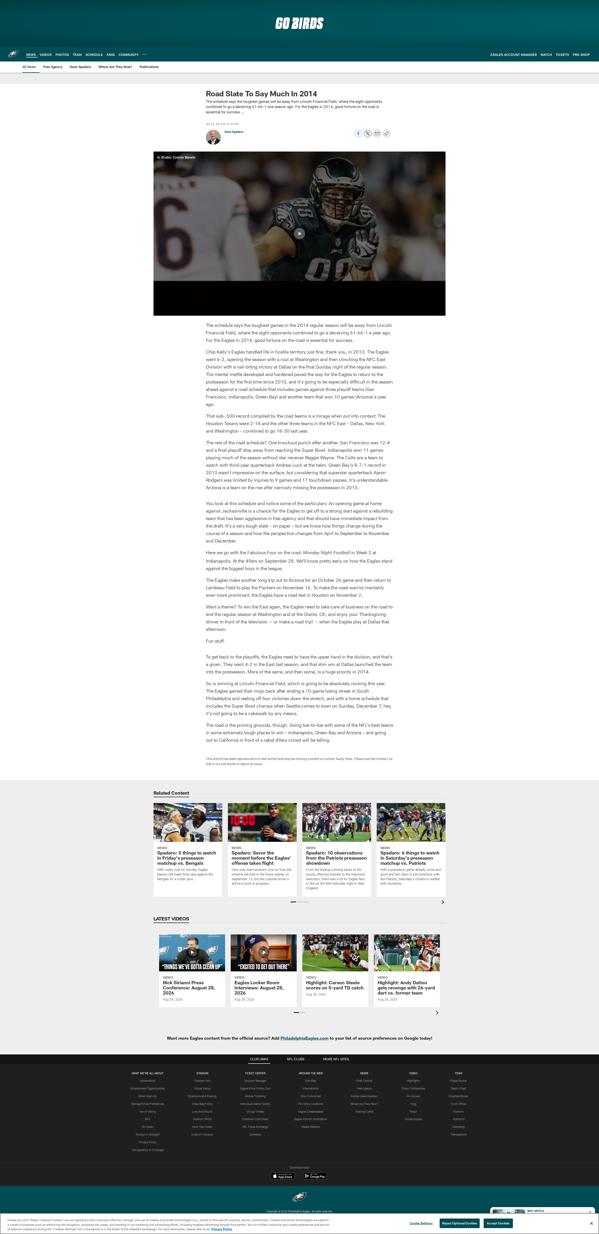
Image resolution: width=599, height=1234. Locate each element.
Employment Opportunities (148, 1088)
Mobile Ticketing (255, 1096)
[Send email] (377, 136)
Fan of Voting (147, 1111)
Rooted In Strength (148, 1134)
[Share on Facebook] (358, 136)
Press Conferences (413, 1088)
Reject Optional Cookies (459, 1223)
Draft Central (364, 1080)
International (310, 1088)
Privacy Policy (148, 1142)
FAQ (147, 1119)
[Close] (591, 1223)
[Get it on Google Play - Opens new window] (315, 1178)
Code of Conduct (202, 1134)
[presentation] (444, 902)
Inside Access (413, 1119)
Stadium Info (202, 1080)
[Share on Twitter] (368, 136)
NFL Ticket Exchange (255, 1126)
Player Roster (458, 1080)
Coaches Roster (458, 1096)
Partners (458, 1111)
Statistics (458, 1119)
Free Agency (364, 1088)
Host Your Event (202, 1126)
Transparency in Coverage (147, 1149)
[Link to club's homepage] (13, 54)
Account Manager (255, 1080)
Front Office (458, 1103)
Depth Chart (458, 1088)
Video (413, 1073)
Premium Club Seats (255, 1119)
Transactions (459, 1134)
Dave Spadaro (234, 131)
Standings (458, 1126)
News (364, 1073)
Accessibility (148, 1080)
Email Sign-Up (148, 1096)
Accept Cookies (498, 1223)
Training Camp (364, 1111)
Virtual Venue (202, 1088)
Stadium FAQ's (202, 1119)
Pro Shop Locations (310, 1103)
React (413, 1111)
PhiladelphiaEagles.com (305, 1038)
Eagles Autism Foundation (310, 1119)
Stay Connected (311, 1096)
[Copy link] (386, 134)
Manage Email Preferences (147, 1103)
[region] (299, 1223)
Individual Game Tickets (255, 1103)
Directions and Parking (202, 1096)
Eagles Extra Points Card (255, 1088)
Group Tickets (255, 1111)
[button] (299, 233)
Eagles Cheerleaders (310, 1111)
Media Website (311, 1126)
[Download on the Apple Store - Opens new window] (282, 1176)
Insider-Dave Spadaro (364, 1096)
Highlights (413, 1080)
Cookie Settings (421, 1223)
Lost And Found (202, 1111)
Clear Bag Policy (202, 1103)
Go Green (148, 1126)
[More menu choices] (144, 54)
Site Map (310, 1080)
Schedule (255, 1134)
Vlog (413, 1103)
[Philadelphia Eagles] (299, 1198)
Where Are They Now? (364, 1103)
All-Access (413, 1096)
